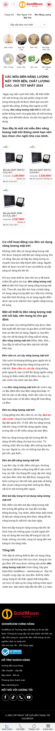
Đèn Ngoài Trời (24, 14)
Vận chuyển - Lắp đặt (12, 670)
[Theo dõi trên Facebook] (5, 697)
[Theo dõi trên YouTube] (28, 697)
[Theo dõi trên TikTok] (13, 697)
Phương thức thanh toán (13, 680)
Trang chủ (9, 14)
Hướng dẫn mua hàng (12, 665)
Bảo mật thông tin (10, 685)
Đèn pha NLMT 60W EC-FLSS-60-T (41, 171)
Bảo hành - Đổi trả (10, 675)
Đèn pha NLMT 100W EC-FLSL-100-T (12, 214)
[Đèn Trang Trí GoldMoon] (31, 4)
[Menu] (5, 4)
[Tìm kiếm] (13, 4)
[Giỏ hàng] (49, 4)
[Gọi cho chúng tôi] (21, 697)
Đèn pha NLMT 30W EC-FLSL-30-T (14, 171)
